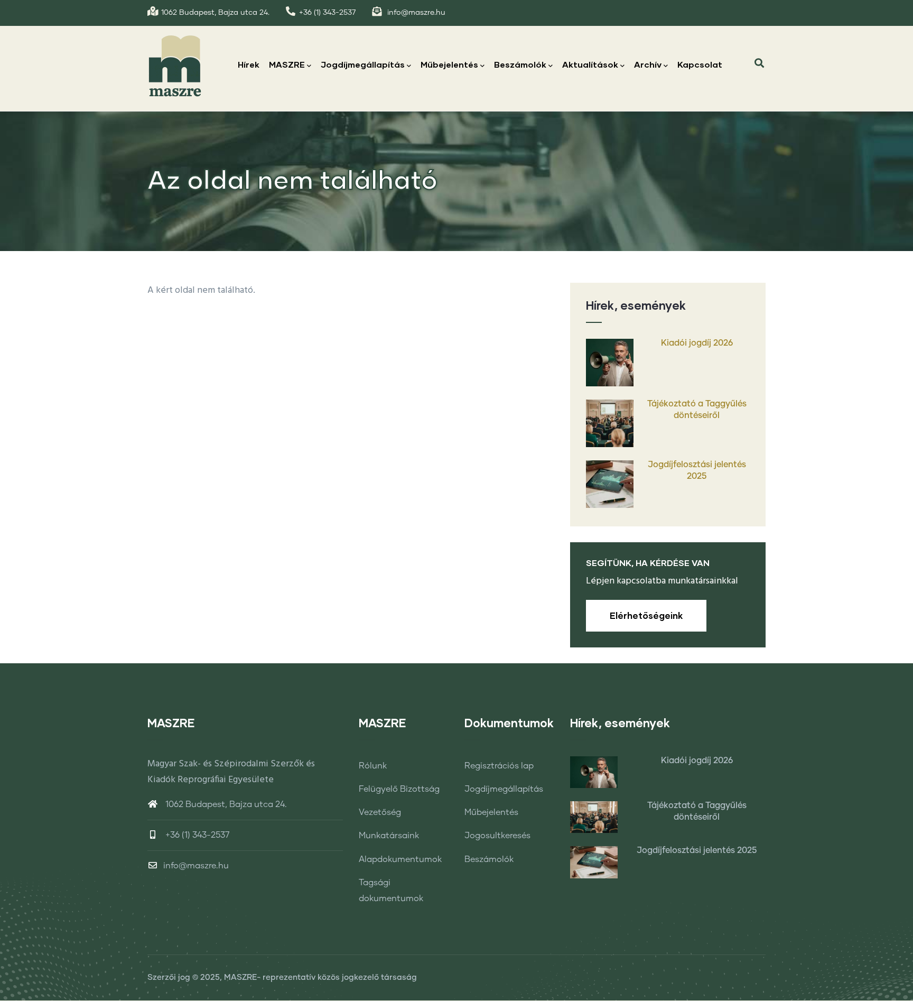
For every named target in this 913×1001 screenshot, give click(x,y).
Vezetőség (380, 812)
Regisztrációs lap (499, 766)
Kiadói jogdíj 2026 (697, 343)
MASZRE (287, 64)
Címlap (660, 239)
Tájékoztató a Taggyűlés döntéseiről (697, 410)
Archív (648, 64)
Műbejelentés (449, 64)
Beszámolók (520, 64)
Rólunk (373, 766)
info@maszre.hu (196, 865)
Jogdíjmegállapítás (363, 64)
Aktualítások (590, 64)
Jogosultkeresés (497, 835)
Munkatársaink (389, 835)
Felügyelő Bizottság (399, 789)
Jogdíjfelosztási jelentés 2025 (697, 470)
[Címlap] (174, 65)
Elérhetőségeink (646, 615)
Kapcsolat (699, 64)
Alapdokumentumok (400, 859)
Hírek (248, 64)
